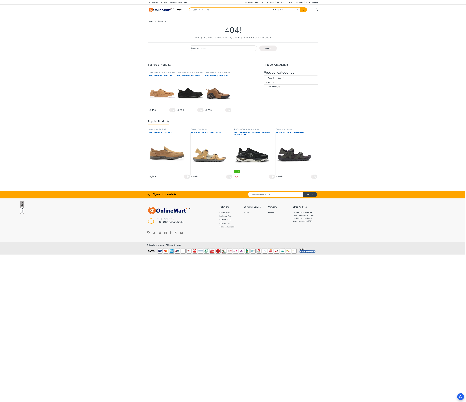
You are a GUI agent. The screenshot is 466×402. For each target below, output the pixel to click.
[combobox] (230, 9)
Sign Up (310, 194)
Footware (161, 72)
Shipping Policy (225, 223)
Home (150, 21)
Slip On (164, 129)
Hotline (246, 212)
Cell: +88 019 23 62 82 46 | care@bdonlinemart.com (167, 2)
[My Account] (316, 10)
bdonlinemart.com (156, 245)
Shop (301, 2)
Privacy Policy (224, 212)
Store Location (253, 2)
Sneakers (256, 129)
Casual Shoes (153, 72)
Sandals (204, 129)
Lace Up (168, 72)
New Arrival (272, 87)
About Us (271, 212)
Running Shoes (247, 129)
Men (173, 72)
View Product (172, 110)
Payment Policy (225, 219)
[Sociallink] (148, 232)
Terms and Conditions (227, 227)
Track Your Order (286, 2)
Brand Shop (269, 2)
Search (268, 48)
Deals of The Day (274, 78)
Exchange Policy (225, 216)
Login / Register (312, 2)
